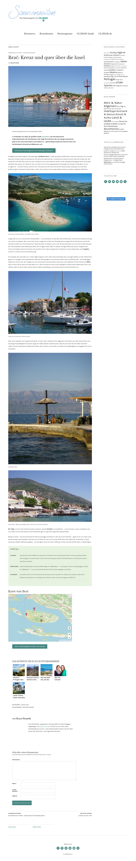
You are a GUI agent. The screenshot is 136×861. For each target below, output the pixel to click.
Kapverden (114, 64)
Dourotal (122, 55)
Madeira (113, 72)
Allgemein (110, 106)
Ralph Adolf (107, 162)
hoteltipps (117, 61)
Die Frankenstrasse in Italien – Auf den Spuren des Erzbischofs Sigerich (26, 814)
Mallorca (120, 72)
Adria (105, 53)
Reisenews (29, 33)
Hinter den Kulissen (114, 109)
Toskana (125, 86)
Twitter (66, 849)
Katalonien (121, 64)
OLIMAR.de (105, 33)
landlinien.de (44, 726)
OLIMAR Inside (85, 33)
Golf (105, 109)
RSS (78, 849)
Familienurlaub (117, 57)
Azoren (116, 55)
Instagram (62, 849)
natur (122, 74)
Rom (121, 79)
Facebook (58, 849)
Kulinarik (113, 66)
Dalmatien (25, 707)
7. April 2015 (19, 52)
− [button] (69, 637)
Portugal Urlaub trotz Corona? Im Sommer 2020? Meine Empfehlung (116, 155)
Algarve (121, 52)
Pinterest (73, 849)
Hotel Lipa (25, 569)
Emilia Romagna (108, 57)
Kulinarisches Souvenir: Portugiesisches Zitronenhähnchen (115, 148)
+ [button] (69, 634)
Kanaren (107, 64)
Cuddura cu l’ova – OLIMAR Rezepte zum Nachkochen (114, 151)
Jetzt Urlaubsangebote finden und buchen (30, 646)
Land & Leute (13, 47)
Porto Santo (123, 76)
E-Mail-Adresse (15, 790)
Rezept (117, 79)
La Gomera (117, 68)
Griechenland (109, 62)
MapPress (61, 640)
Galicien (113, 59)
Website (14, 796)
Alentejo (113, 52)
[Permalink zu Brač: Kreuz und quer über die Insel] (50, 126)
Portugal (109, 79)
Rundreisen (107, 83)
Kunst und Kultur (109, 68)
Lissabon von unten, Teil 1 (85, 814)
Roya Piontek (15, 63)
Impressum (12, 827)
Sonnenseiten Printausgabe (118, 131)
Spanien (108, 85)
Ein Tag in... (122, 106)
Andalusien (108, 55)
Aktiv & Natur (113, 102)
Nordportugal (109, 76)
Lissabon (112, 70)
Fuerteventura (107, 59)
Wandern (111, 88)
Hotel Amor (53, 566)
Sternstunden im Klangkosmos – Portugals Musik (114, 159)
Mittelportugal (108, 74)
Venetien (106, 88)
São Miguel (117, 86)
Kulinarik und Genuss (121, 66)
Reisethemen (46, 33)
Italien (123, 61)
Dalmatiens (45, 137)
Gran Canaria (119, 59)
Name (14, 783)
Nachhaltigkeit (115, 121)
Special (106, 133)
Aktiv (108, 53)
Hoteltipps (110, 111)
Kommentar (16, 759)
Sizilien (112, 83)
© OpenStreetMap (67, 640)
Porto (116, 76)
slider (119, 82)
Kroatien (31, 707)
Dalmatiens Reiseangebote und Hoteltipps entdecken (34, 150)
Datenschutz (37, 827)
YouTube (69, 849)
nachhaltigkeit (117, 74)
